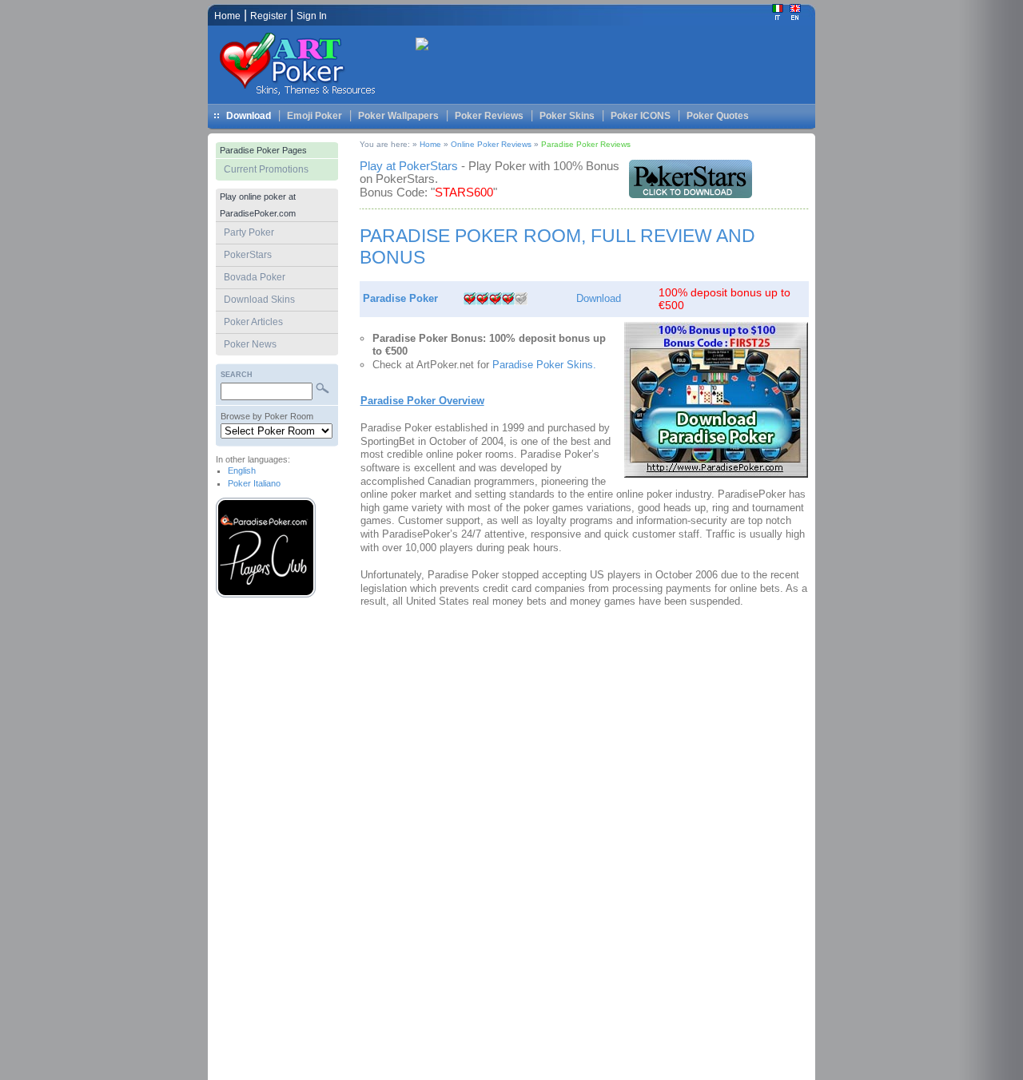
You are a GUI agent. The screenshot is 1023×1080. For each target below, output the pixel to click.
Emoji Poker (314, 115)
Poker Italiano (254, 483)
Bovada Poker (254, 277)
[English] (795, 16)
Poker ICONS (641, 115)
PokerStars (248, 254)
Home (430, 144)
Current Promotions (266, 169)
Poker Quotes (718, 115)
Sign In (312, 16)
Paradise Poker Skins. (544, 365)
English (242, 470)
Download (248, 115)
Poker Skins (567, 115)
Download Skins (259, 299)
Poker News (250, 344)
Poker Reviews (489, 115)
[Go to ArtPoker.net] (304, 96)
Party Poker (249, 232)
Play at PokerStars (409, 166)
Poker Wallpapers (398, 115)
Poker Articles (253, 322)
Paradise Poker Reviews (586, 144)
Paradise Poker (400, 298)
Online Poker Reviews (491, 144)
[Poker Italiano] (777, 16)
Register (268, 16)
